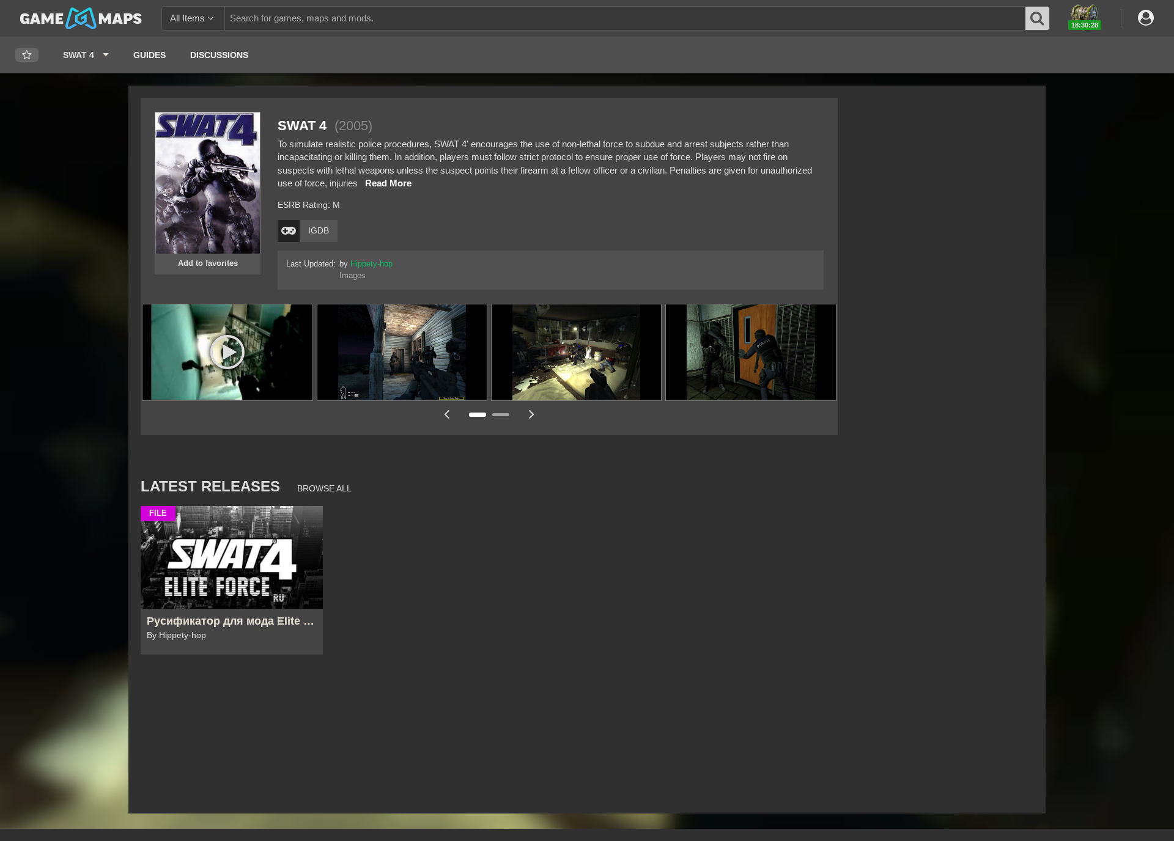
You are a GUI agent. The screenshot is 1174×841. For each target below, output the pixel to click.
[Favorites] (27, 55)
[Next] (532, 414)
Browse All (324, 488)
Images (352, 275)
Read (388, 183)
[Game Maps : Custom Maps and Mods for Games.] (81, 18)
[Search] (1037, 18)
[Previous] (446, 414)
